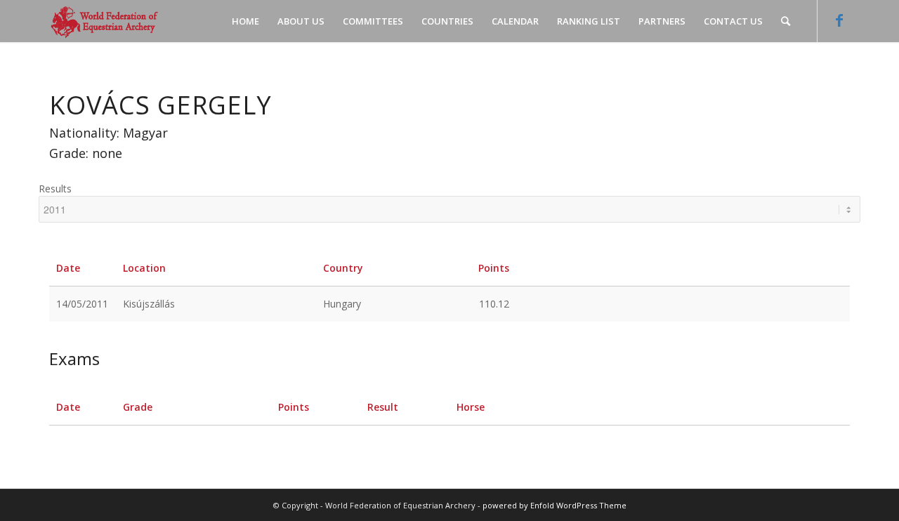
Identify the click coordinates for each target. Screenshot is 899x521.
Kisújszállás (149, 303)
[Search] (785, 21)
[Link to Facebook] (839, 20)
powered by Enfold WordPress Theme (554, 505)
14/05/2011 (82, 303)
